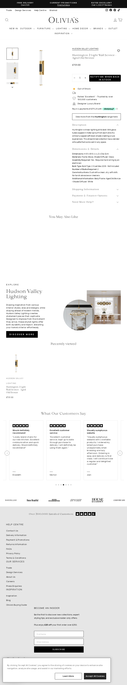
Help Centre (40, 10)
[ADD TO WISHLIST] (118, 51)
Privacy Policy (13, 553)
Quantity (78, 71)
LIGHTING (62, 28)
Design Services (23, 10)
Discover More (22, 334)
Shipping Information (85, 189)
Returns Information (16, 544)
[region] (56, 670)
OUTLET (113, 28)
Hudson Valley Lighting (85, 49)
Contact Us (12, 530)
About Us (10, 576)
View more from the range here (97, 116)
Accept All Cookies (95, 676)
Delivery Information (16, 535)
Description (79, 125)
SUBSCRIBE (59, 649)
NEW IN (13, 28)
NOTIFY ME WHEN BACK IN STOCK (105, 78)
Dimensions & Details (85, 149)
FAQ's (9, 549)
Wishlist (53, 10)
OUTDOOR (26, 28)
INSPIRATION (62, 33)
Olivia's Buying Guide (16, 604)
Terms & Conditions (16, 557)
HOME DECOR (80, 28)
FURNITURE (44, 28)
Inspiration (11, 595)
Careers (10, 581)
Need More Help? (83, 202)
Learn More (68, 676)
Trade (9, 10)
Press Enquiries (14, 586)
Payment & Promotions (17, 539)
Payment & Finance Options (89, 196)
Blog (8, 600)
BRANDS (99, 28)
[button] (7, 453)
